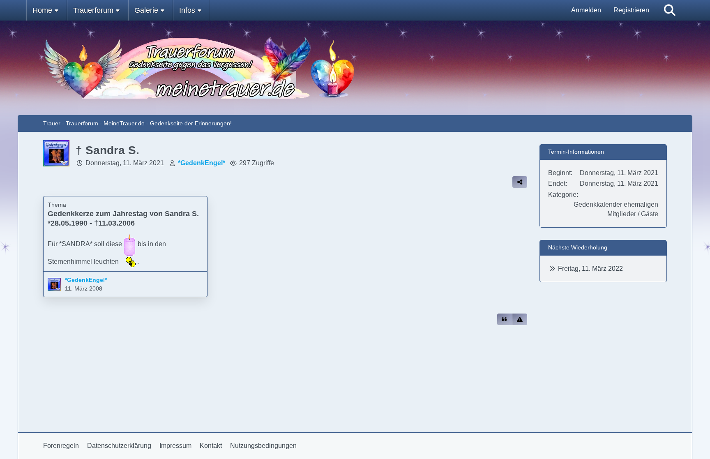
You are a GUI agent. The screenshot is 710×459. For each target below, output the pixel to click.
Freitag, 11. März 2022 (590, 268)
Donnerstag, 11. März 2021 (124, 162)
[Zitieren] (504, 319)
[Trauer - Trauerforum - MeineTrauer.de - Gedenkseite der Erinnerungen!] (355, 68)
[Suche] (669, 10)
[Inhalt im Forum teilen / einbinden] (519, 182)
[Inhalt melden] (519, 319)
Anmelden (586, 10)
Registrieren (631, 10)
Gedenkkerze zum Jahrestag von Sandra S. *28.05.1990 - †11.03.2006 (123, 218)
